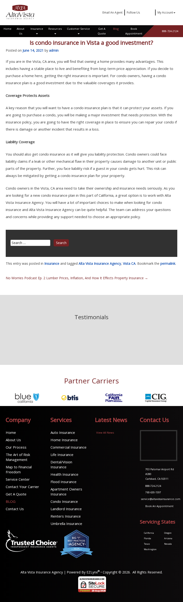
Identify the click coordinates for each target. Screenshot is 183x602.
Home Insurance (64, 439)
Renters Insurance (66, 516)
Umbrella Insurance (66, 523)
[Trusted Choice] (31, 544)
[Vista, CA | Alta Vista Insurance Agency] (20, 12)
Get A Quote (102, 31)
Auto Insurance (63, 432)
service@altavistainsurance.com (160, 499)
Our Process (16, 447)
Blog (116, 28)
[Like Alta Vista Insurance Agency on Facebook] (93, 344)
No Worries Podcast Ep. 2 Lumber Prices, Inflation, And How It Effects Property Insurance (77, 278)
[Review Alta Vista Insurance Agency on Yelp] (86, 344)
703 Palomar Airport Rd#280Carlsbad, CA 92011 (159, 474)
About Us (20, 31)
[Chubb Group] (156, 398)
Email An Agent (112, 12)
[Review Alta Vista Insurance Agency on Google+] (100, 344)
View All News (105, 432)
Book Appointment (133, 31)
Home (7, 28)
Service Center (18, 479)
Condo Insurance (64, 501)
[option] (27, 398)
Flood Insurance (63, 481)
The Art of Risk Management (18, 457)
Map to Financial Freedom (19, 469)
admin (54, 50)
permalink (167, 263)
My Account (165, 12)
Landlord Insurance (66, 508)
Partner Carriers (91, 381)
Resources (55, 28)
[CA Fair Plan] (70, 398)
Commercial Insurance (68, 447)
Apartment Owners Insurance (66, 491)
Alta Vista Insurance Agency (100, 263)
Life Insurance (62, 454)
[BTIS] (27, 398)
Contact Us (15, 508)
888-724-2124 (170, 31)
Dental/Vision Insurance (61, 464)
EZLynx (92, 572)
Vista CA (129, 263)
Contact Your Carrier (22, 486)
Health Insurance (64, 474)
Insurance (36, 28)
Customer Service (78, 28)
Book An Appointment (159, 506)
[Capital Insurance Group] (113, 398)
